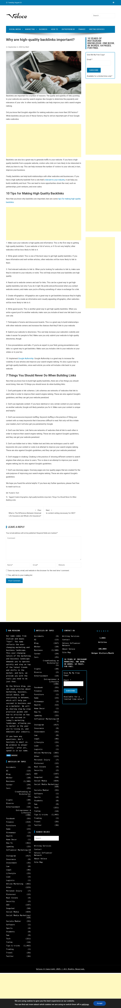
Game (8, 829)
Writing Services (96, 29)
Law (7, 866)
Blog (8, 774)
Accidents (11, 767)
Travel (9, 953)
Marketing (30, 29)
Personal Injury (14, 891)
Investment (11, 863)
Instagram (11, 856)
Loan (8, 877)
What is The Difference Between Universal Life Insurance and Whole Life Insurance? (25, 513)
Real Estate (12, 898)
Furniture (11, 825)
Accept (99, 1003)
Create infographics (21, 497)
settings (85, 1004)
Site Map (38, 862)
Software (10, 925)
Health (9, 836)
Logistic (10, 880)
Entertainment (13, 807)
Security (10, 901)
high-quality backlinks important (40, 497)
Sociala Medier (13, 921)
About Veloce (40, 859)
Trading (10, 949)
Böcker (9, 778)
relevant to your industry (55, 180)
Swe (7, 935)
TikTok (9, 942)
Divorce (10, 803)
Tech (17, 493)
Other (8, 887)
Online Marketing (14, 884)
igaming (10, 846)
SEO (7, 905)
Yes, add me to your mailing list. (20, 575)
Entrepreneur (68, 29)
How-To (54, 29)
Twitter (10, 956)
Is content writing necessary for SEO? (60, 511)
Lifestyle (11, 873)
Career (9, 785)
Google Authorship (26, 358)
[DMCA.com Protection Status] (12, 755)
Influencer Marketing (16, 850)
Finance (82, 29)
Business (43, 29)
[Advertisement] (43, 140)
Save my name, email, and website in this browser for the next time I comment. (38, 570)
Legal (8, 870)
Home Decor (11, 839)
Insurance (11, 859)
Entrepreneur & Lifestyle (23, 811)
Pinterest (11, 894)
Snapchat (10, 908)
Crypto (9, 800)
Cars (8, 788)
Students (10, 932)
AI (7, 771)
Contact (38, 849)
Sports (9, 928)
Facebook (10, 818)
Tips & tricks (13, 946)
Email (89, 59)
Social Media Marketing (18, 915)
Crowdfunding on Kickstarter (23, 793)
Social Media (15, 29)
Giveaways (11, 832)
